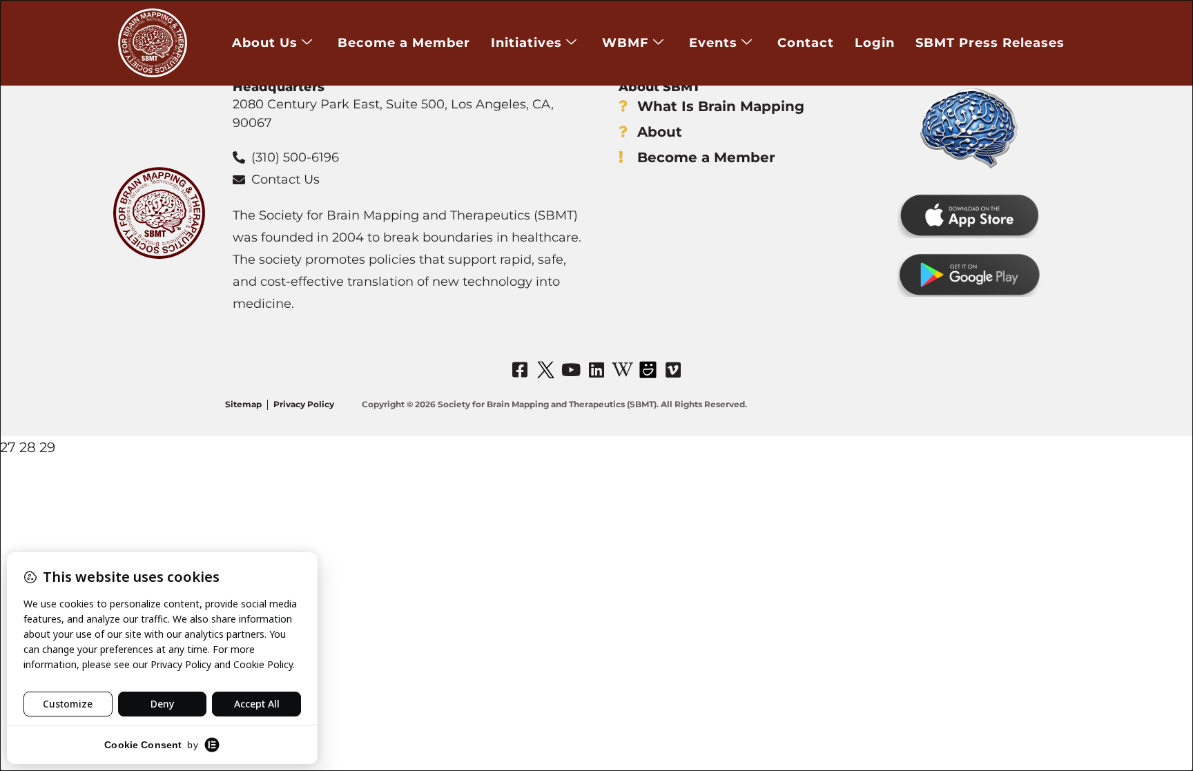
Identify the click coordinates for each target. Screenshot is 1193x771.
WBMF (625, 42)
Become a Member (404, 42)
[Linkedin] (596, 369)
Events (713, 42)
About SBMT (659, 87)
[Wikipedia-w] (622, 369)
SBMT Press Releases (990, 42)
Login (875, 42)
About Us (265, 42)
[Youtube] (571, 369)
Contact (805, 42)
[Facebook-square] (520, 369)
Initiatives (526, 42)
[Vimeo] (673, 369)
